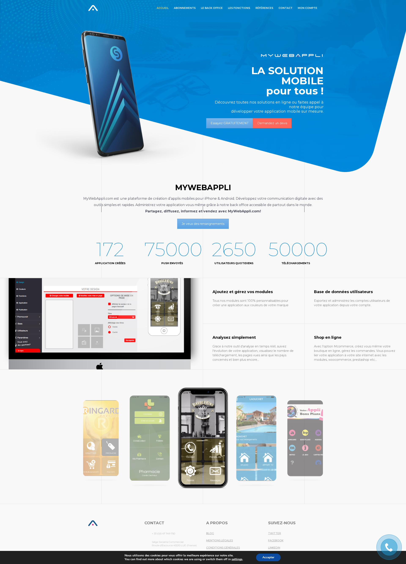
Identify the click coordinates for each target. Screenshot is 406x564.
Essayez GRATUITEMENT (229, 123)
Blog (210, 533)
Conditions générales (223, 547)
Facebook (275, 540)
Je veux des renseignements (203, 224)
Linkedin (274, 547)
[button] (9, 437)
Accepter (268, 557)
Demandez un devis (272, 123)
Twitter (274, 533)
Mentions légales (219, 540)
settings (237, 559)
